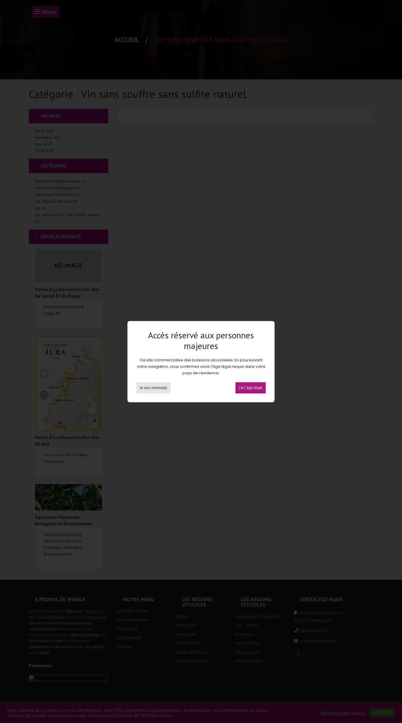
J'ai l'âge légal (250, 387)
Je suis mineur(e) (153, 387)
